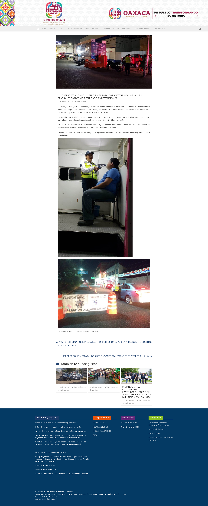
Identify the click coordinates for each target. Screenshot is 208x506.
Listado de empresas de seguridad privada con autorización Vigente (58, 427)
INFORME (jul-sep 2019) (129, 423)
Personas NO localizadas (45, 465)
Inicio (44, 29)
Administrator (81, 101)
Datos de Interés (123, 29)
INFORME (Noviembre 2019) (130, 427)
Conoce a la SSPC (56, 29)
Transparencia (108, 29)
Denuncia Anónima (75, 29)
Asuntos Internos (91, 29)
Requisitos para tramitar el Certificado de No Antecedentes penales (61, 474)
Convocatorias (159, 29)
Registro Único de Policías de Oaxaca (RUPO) (50, 452)
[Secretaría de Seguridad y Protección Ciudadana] (38, 28)
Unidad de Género (154, 433)
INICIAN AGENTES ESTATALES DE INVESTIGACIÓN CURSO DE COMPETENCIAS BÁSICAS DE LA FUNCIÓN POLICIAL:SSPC (136, 391)
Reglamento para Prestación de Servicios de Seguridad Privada (56, 423)
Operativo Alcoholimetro (157, 429)
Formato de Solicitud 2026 (45, 470)
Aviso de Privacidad (141, 29)
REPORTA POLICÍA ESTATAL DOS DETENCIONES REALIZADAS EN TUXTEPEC (107, 356)
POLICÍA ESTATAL (99, 423)
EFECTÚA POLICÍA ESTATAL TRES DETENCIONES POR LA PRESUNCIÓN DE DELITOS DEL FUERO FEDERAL (104, 343)
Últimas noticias (64, 92)
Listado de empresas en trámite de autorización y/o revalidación (60, 431)
